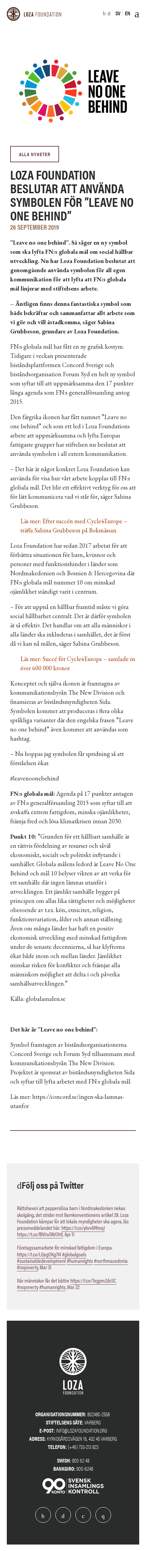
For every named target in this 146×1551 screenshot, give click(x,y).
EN (127, 13)
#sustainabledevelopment (41, 1261)
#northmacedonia (111, 1261)
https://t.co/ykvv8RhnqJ (83, 1228)
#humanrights (80, 1261)
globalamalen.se (46, 999)
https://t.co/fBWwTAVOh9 (40, 1234)
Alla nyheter (34, 154)
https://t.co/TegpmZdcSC (93, 1280)
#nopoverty (27, 1267)
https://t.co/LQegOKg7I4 (39, 1254)
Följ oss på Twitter (53, 1184)
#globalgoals (74, 1254)
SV (118, 13)
